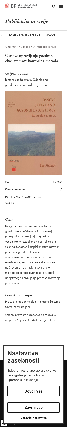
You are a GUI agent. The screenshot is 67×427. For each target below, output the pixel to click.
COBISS (9, 203)
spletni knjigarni (39, 301)
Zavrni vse (34, 407)
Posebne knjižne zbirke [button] (24, 35)
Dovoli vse (33, 391)
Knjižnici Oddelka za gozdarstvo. (38, 320)
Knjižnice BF (25, 46)
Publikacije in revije (46, 46)
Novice (50, 35)
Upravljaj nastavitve (33, 417)
